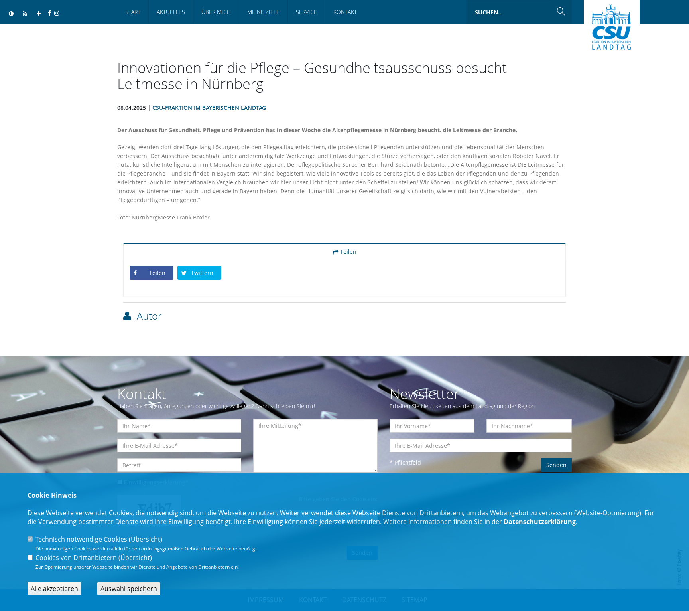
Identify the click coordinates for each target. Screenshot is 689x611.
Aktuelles (171, 12)
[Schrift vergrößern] (39, 14)
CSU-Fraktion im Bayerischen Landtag (209, 107)
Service (306, 12)
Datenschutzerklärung (540, 521)
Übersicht (145, 539)
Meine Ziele (263, 12)
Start (132, 12)
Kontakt (345, 12)
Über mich (216, 12)
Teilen (347, 251)
